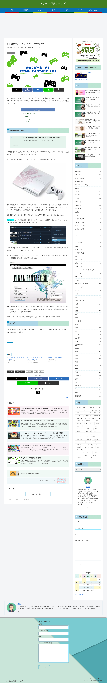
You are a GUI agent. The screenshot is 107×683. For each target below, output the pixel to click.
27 (76, 590)
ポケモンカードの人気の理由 (55, 357)
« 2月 (76, 594)
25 (95, 587)
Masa (88, 487)
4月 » (81, 594)
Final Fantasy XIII (30, 114)
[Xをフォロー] (38, 392)
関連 (27, 121)
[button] (59, 90)
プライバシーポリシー (95, 678)
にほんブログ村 (87, 72)
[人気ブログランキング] (81, 76)
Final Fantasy (11, 371)
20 (76, 587)
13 (76, 585)
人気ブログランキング (81, 79)
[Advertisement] (53, 25)
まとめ (27, 116)
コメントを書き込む (38, 494)
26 (99, 587)
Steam (17, 371)
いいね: (28, 119)
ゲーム (22, 371)
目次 (35, 110)
